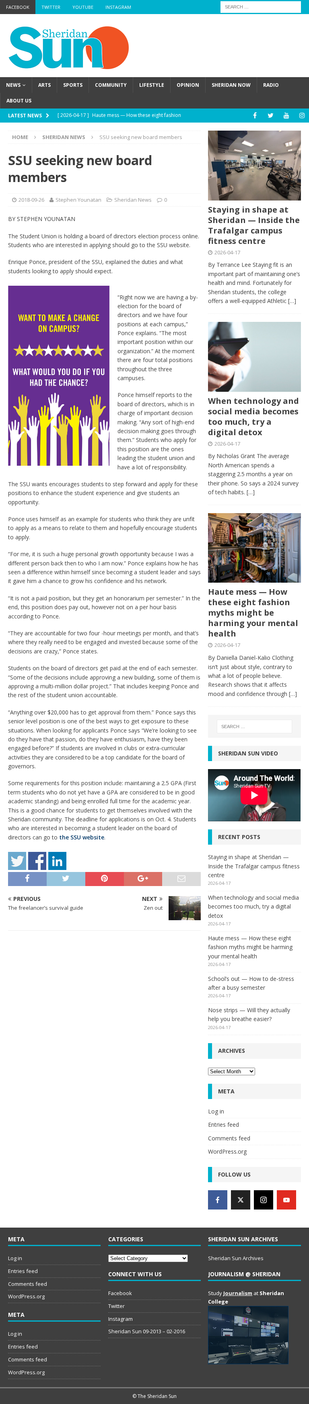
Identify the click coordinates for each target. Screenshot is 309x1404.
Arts (44, 85)
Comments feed (229, 1138)
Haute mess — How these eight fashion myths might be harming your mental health (253, 612)
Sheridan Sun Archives (236, 1258)
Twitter (50, 7)
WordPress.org (227, 1151)
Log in (216, 1111)
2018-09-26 (31, 199)
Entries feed (223, 1124)
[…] (292, 301)
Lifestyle (151, 85)
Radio (271, 85)
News (13, 85)
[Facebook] (255, 115)
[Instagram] (302, 115)
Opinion (188, 85)
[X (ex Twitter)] (240, 1200)
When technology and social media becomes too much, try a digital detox (253, 416)
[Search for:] (260, 6)
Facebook (17, 7)
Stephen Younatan (78, 199)
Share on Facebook (37, 861)
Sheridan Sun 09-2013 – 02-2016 (146, 1331)
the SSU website (81, 837)
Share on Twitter (17, 861)
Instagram (118, 7)
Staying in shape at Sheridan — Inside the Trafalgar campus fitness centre (254, 225)
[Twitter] (271, 115)
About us (18, 100)
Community (111, 85)
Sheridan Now (231, 85)
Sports (72, 85)
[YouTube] (286, 115)
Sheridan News (133, 199)
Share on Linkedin (57, 861)
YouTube (82, 7)
